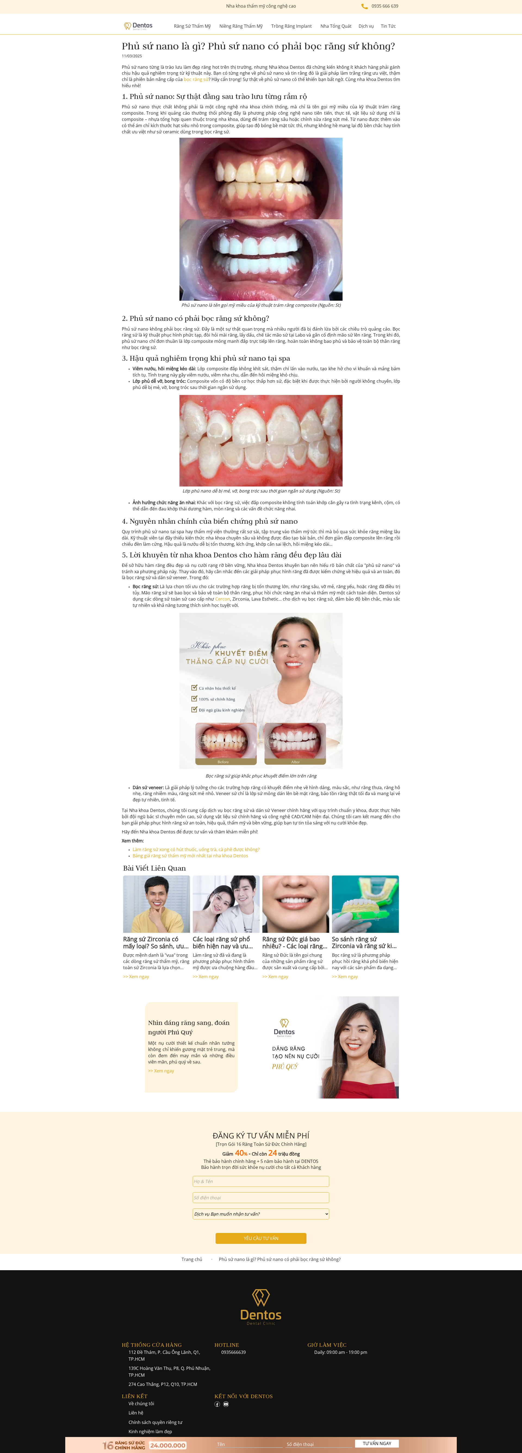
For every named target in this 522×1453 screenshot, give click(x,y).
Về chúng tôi (141, 1404)
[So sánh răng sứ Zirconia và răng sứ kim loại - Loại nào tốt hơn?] (365, 904)
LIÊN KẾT (134, 1396)
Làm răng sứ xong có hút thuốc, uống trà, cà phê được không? (196, 849)
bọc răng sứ (196, 79)
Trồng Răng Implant (291, 26)
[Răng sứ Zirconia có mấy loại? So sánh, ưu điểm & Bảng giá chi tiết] (156, 904)
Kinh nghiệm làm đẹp (150, 1432)
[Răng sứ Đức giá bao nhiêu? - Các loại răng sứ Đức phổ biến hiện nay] (295, 904)
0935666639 (233, 1352)
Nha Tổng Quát (336, 26)
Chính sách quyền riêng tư (155, 1422)
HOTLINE (227, 1345)
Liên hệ (136, 1413)
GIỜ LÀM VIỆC (327, 1345)
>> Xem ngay (136, 977)
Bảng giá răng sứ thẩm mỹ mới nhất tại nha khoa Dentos (190, 856)
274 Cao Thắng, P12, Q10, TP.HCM (163, 1384)
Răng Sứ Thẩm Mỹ (192, 26)
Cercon (222, 599)
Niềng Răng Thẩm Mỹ (241, 26)
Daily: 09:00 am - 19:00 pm (340, 1352)
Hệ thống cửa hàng (152, 1345)
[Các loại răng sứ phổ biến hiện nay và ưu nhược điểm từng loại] (226, 904)
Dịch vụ (366, 26)
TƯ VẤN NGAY (377, 1443)
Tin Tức (388, 26)
